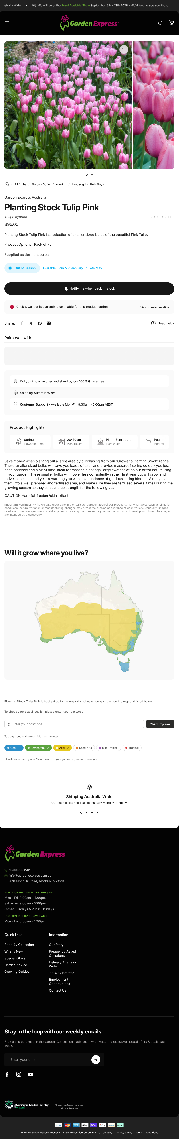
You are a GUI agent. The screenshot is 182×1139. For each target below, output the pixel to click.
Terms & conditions (147, 1132)
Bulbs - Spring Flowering (49, 184)
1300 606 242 (19, 870)
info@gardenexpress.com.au (30, 875)
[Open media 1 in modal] (123, 49)
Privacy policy (124, 1132)
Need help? (166, 323)
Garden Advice (15, 965)
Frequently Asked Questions (62, 953)
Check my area (160, 724)
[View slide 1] (81, 812)
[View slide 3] (92, 812)
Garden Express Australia (25, 197)
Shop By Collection (19, 945)
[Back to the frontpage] (6, 184)
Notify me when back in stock (92, 288)
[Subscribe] (95, 1059)
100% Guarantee (61, 973)
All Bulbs (20, 184)
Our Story (56, 945)
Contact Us (57, 990)
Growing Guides (16, 972)
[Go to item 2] (92, 175)
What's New (13, 951)
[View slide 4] (97, 812)
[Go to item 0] (86, 175)
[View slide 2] (86, 812)
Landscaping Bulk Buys (88, 184)
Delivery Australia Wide (62, 964)
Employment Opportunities (59, 982)
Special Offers (15, 958)
